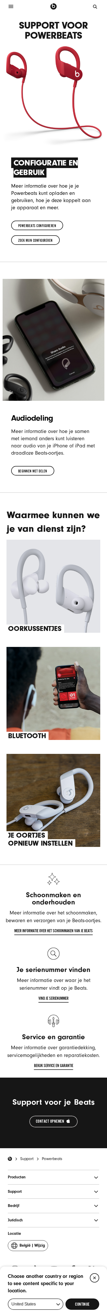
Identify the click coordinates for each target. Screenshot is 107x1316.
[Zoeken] (95, 6)
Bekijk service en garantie (53, 1066)
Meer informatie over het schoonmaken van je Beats (53, 931)
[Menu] (11, 6)
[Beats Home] (10, 1159)
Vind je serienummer (53, 999)
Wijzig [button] (32, 1247)
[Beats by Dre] (53, 6)
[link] (37, 225)
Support (27, 1158)
